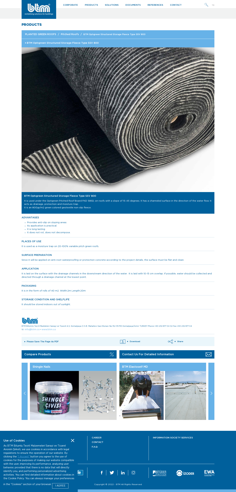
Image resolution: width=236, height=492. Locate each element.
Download (135, 341)
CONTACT (176, 5)
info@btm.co (32, 329)
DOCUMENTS (133, 5)
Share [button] (180, 341)
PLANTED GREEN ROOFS (40, 34)
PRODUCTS (91, 5)
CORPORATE (70, 5)
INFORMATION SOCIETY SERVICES (173, 438)
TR (213, 5)
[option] (118, 119)
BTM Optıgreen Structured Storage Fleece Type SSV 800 (114, 34)
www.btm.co (49, 329)
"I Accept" (23, 457)
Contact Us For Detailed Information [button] (148, 354)
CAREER (96, 438)
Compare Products (37, 354)
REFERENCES (155, 5)
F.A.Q (94, 447)
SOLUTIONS (112, 5)
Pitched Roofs (70, 34)
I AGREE (60, 486)
